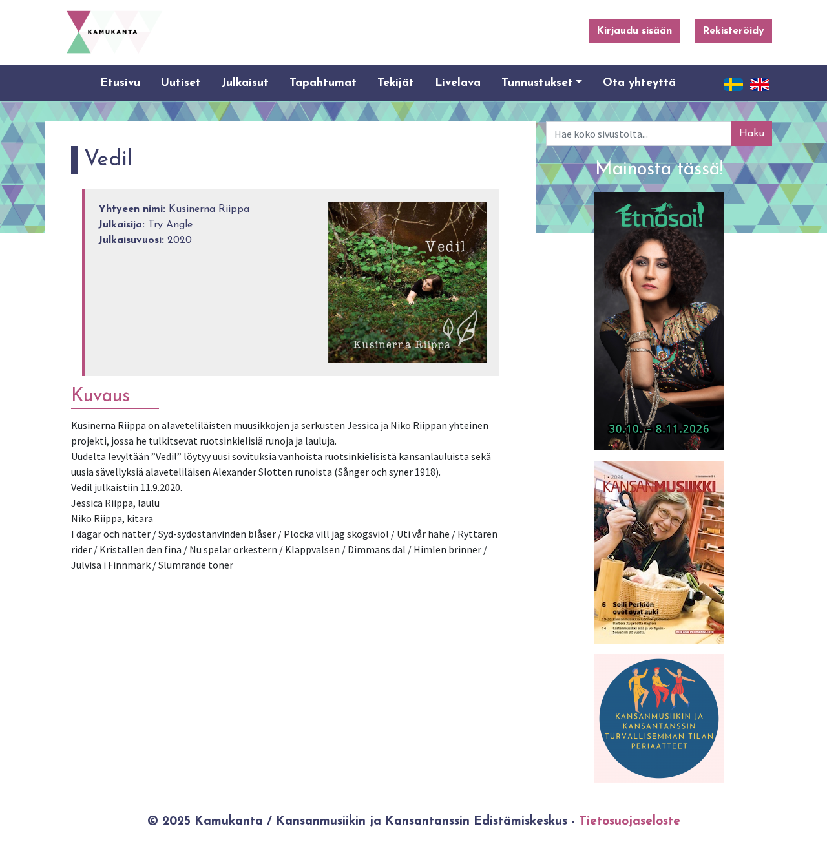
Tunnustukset (537, 83)
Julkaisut (245, 83)
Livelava (458, 83)
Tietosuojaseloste (629, 822)
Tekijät (395, 83)
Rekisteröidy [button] (733, 31)
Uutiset (181, 83)
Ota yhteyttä (639, 83)
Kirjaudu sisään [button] (634, 31)
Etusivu (120, 83)
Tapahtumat (323, 83)
